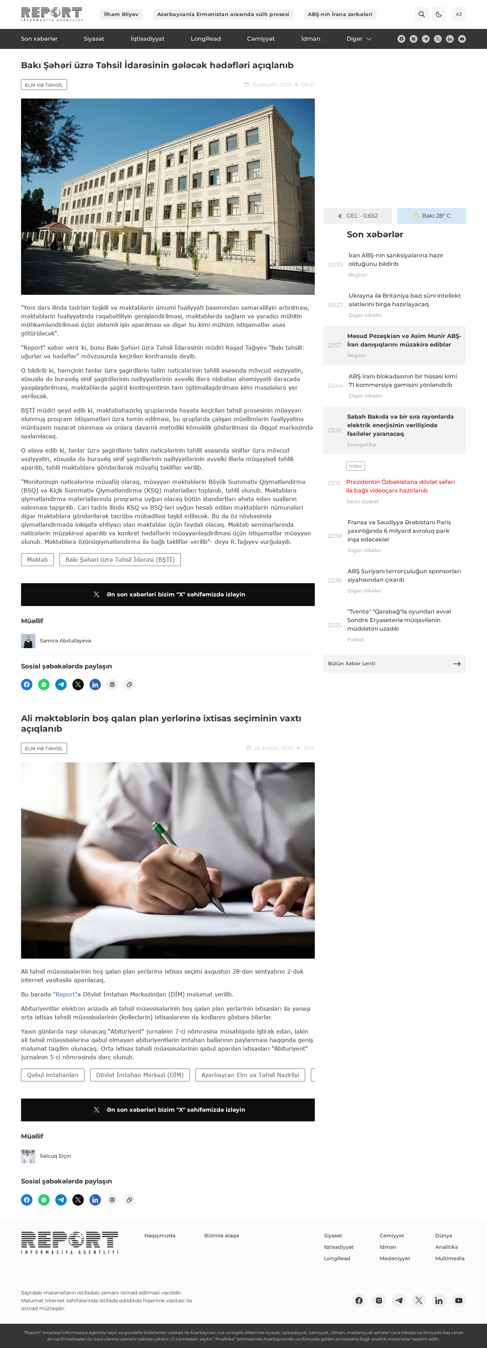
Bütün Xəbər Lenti (351, 663)
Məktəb (37, 559)
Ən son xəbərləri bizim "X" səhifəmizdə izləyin (176, 594)
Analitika (446, 1247)
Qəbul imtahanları (52, 1074)
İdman (388, 1247)
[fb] (401, 39)
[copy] (129, 684)
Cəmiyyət (392, 1235)
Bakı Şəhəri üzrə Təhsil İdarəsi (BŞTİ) (120, 559)
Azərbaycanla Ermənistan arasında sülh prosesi (223, 14)
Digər (355, 38)
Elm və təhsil (44, 85)
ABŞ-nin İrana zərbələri (340, 14)
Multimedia (450, 1258)
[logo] (51, 14)
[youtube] (462, 39)
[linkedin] (450, 39)
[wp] (44, 684)
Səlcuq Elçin (55, 1156)
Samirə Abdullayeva (65, 640)
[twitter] (438, 39)
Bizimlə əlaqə (221, 1235)
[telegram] (426, 39)
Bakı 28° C (436, 215)
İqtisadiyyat (339, 1247)
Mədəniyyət (395, 1258)
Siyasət (333, 1235)
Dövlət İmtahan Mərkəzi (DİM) (140, 1074)
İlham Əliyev (121, 14)
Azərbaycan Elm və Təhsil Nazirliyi (250, 1074)
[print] (112, 684)
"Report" (65, 994)
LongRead (337, 1258)
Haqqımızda (159, 1235)
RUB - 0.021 (362, 215)
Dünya (443, 1235)
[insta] (413, 39)
